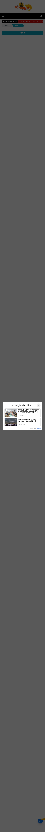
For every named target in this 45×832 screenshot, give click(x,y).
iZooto (39, 428)
